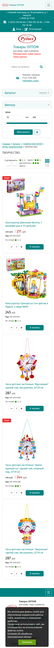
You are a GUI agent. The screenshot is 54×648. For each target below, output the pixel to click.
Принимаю (27, 642)
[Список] (47, 165)
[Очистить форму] (37, 132)
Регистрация (35, 29)
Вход (18, 29)
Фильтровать (23, 132)
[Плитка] (47, 161)
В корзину (35, 247)
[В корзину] (17, 77)
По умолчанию (11, 164)
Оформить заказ (30, 80)
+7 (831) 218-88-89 (16, 22)
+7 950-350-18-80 (34, 22)
